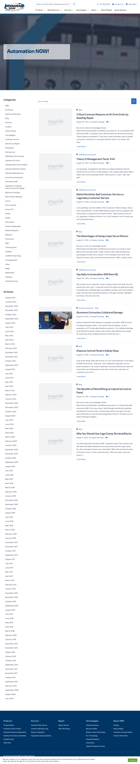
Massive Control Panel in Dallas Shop (97, 350)
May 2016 (9, 623)
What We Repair (64, 729)
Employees (9, 148)
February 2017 (11, 585)
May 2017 (9, 572)
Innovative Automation (14, 177)
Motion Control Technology (95, 732)
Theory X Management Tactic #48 (95, 158)
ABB (7, 106)
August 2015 (10, 652)
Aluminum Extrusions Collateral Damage (99, 312)
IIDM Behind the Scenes (87, 155)
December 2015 (11, 644)
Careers (116, 725)
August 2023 (10, 298)
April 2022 (9, 340)
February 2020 (11, 441)
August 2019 (10, 466)
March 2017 (10, 580)
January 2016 (10, 639)
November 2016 (11, 597)
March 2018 (10, 530)
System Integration (38, 732)
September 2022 (11, 319)
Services (67, 10)
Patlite (7, 218)
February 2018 (11, 534)
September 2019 (11, 462)
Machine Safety (91, 729)
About (93, 10)
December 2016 (11, 593)
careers (8, 127)
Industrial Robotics (92, 739)
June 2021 (9, 378)
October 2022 (10, 314)
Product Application (13, 226)
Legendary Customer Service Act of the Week (14, 187)
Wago (7, 268)
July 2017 (9, 563)
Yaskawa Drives (11, 281)
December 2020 (11, 403)
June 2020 (9, 424)
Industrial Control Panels (12, 729)
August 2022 (10, 323)
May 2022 (9, 336)
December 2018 (11, 500)
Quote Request (120, 10)
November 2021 (11, 357)
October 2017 (10, 551)
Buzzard (8, 122)
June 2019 (9, 475)
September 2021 (11, 365)
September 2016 (11, 606)
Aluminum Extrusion (86, 308)
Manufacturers (54, 10)
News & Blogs (118, 729)
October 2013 (10, 661)
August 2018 (10, 513)
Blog (80, 110)
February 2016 (11, 635)
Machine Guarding (12, 192)
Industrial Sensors (92, 725)
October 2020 (10, 411)
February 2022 (11, 348)
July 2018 (9, 517)
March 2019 (10, 487)
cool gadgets (10, 135)
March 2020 (10, 437)
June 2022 (9, 331)
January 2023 (10, 302)
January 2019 (10, 496)
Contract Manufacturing (39, 729)
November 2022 (11, 310)
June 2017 (9, 568)
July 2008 (9, 698)
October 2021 (10, 361)
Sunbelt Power (9, 739)
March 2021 (10, 390)
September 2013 (11, 665)
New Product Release (13, 197)
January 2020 (10, 445)
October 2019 (10, 458)
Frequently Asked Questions (41, 736)
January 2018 (10, 538)
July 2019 (9, 471)
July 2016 (9, 614)
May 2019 (9, 479)
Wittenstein (9, 273)
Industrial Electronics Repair (16, 165)
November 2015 (11, 648)
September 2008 (11, 690)
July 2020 (9, 420)
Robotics (8, 235)
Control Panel (10, 131)
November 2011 (11, 673)
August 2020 (10, 416)
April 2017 (9, 576)
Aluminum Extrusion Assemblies (15, 736)
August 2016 (10, 610)
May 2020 (9, 428)
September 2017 (11, 555)
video (7, 264)
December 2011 (11, 669)
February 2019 (11, 492)
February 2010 (11, 686)
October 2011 (10, 677)
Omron (8, 201)
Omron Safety (10, 205)
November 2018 (11, 504)
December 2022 (11, 306)
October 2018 (10, 509)
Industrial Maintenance (14, 173)
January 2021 (10, 399)
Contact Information (120, 736)
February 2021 (11, 395)
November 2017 (11, 547)
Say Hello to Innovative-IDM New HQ (97, 274)
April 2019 (9, 483)
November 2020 (11, 407)
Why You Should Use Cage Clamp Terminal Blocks (104, 433)
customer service (12, 139)
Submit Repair (106, 10)
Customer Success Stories (122, 732)
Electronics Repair (12, 144)
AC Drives (9, 110)
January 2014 (10, 656)
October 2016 (10, 601)
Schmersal (9, 239)
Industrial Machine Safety (15, 169)
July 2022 (9, 327)
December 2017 (11, 542)
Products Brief (9, 725)
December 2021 (11, 352)
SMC (7, 243)
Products (39, 10)
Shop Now (7, 743)
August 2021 (10, 369)
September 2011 (11, 682)
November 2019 (11, 454)
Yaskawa (8, 277)
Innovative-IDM (11, 182)
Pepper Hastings (98, 122)
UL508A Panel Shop (13, 256)
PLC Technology (92, 736)
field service (10, 152)
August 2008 (10, 694)
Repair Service (63, 725)
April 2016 (9, 627)
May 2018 (9, 525)
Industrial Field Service (39, 725)
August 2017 (10, 559)
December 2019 (11, 450)
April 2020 (9, 433)
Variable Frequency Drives (95, 746)
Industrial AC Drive (12, 160)
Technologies (81, 10)
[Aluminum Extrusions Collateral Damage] (55, 320)
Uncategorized (11, 260)
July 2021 (9, 374)
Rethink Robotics (11, 230)
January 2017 (10, 589)
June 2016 (9, 618)
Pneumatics (10, 222)
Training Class (11, 247)
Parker (7, 214)
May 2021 (9, 382)
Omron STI (9, 209)
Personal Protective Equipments (15, 732)
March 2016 (10, 631)
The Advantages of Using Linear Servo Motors (102, 236)
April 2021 (9, 386)
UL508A (8, 252)
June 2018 (9, 521)
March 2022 (10, 344)
